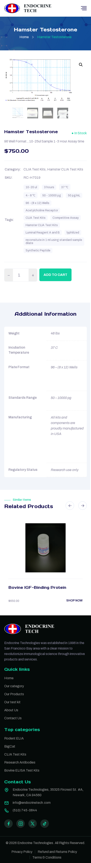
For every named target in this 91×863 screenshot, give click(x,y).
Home (24, 37)
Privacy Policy (21, 852)
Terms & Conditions (46, 857)
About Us (11, 710)
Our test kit (12, 702)
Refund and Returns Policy (57, 852)
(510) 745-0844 (25, 810)
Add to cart (55, 274)
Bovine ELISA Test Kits (21, 770)
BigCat (9, 746)
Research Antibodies (19, 762)
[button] (81, 64)
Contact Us (13, 718)
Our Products (14, 694)
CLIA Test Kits (15, 754)
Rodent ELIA (14, 738)
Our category (14, 686)
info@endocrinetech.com (32, 802)
